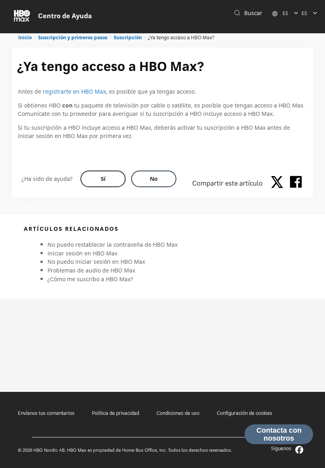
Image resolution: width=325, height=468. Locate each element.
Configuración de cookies (244, 413)
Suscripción (128, 37)
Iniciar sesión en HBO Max (82, 253)
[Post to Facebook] (296, 183)
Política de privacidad (115, 413)
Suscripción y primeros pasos (72, 37)
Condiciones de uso (178, 413)
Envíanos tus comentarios (46, 413)
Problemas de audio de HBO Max (91, 270)
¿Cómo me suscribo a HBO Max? (90, 279)
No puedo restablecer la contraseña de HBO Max (113, 244)
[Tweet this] (279, 183)
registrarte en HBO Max (74, 91)
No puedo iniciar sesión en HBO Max (96, 261)
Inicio (25, 37)
